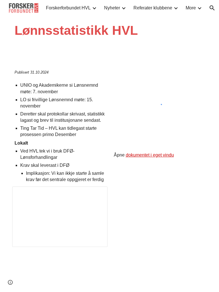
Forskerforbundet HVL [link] (68, 7)
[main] (93, 30)
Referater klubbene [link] (152, 7)
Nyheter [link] (112, 7)
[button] (212, 8)
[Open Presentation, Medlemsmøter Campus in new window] (96, 193)
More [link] (191, 7)
